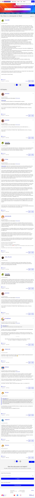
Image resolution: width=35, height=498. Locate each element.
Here (20, 247)
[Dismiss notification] (34, 4)
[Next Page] (20, 85)
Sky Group (11, 492)
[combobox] (20, 9)
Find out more (18, 98)
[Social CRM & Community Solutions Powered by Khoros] (31, 495)
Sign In (33, 1)
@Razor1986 (3, 100)
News (18, 1)
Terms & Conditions (22, 490)
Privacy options (12, 490)
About (24, 1)
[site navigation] (0, 1)
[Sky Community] (6, 1)
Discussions (14, 1)
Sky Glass (17, 6)
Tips (21, 1)
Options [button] (31, 16)
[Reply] (32, 81)
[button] (33, 20)
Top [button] (33, 490)
